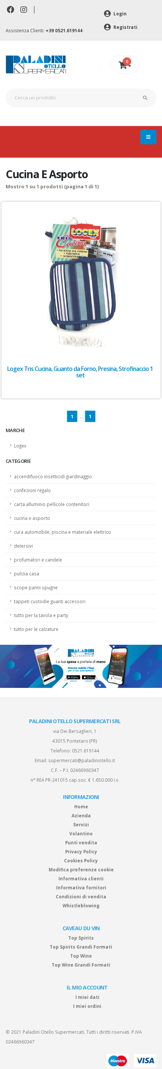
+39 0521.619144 (64, 30)
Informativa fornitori (81, 887)
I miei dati (87, 997)
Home (81, 806)
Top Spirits (81, 938)
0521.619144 (85, 751)
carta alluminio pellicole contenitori (51, 504)
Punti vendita (81, 842)
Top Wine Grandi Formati (81, 965)
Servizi (81, 824)
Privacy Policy (81, 851)
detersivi (23, 546)
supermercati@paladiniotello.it (81, 760)
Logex (20, 446)
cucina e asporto (32, 518)
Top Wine (81, 956)
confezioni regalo (32, 490)
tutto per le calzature (36, 629)
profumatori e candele (38, 560)
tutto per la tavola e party (41, 615)
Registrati (125, 27)
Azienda (81, 815)
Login (119, 14)
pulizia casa (26, 574)
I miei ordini (87, 1006)
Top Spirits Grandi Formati (81, 947)
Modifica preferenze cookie (81, 869)
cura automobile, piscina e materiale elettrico (62, 532)
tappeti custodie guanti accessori (50, 601)
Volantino (81, 833)
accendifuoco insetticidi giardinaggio (53, 476)
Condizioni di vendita (81, 896)
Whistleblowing (81, 905)
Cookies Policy (81, 860)
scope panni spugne (36, 587)
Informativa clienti (81, 878)
